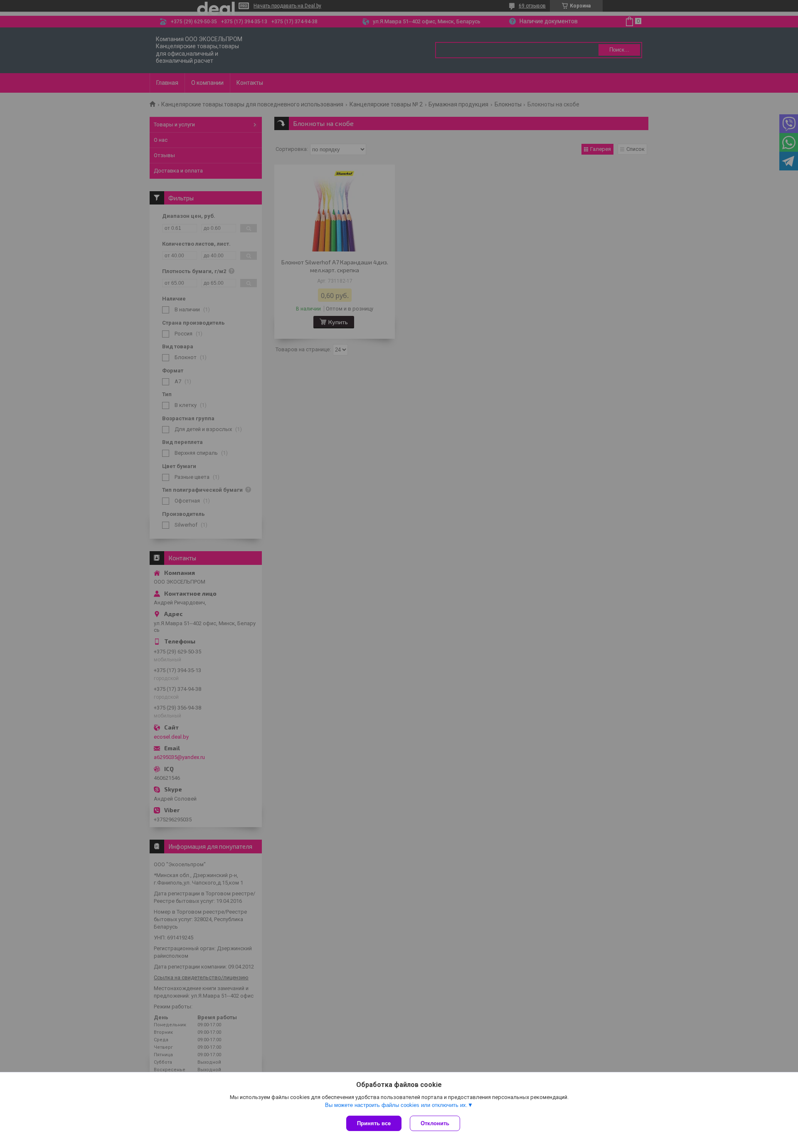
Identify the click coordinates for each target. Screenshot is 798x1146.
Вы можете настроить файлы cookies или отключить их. (396, 1105)
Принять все (374, 1123)
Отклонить (435, 1123)
